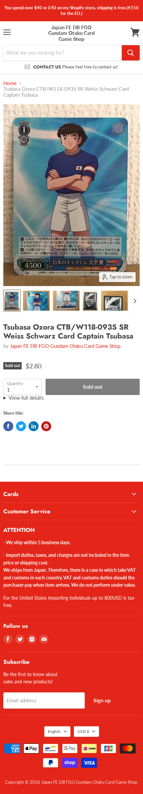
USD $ (83, 731)
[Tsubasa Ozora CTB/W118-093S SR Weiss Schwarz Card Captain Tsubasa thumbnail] (12, 300)
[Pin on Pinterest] (46, 426)
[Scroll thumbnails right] (133, 301)
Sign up (102, 700)
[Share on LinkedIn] (34, 426)
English (54, 731)
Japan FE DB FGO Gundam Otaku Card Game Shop (65, 346)
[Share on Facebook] (8, 426)
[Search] (131, 52)
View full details (26, 398)
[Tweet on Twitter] (21, 426)
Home (10, 83)
